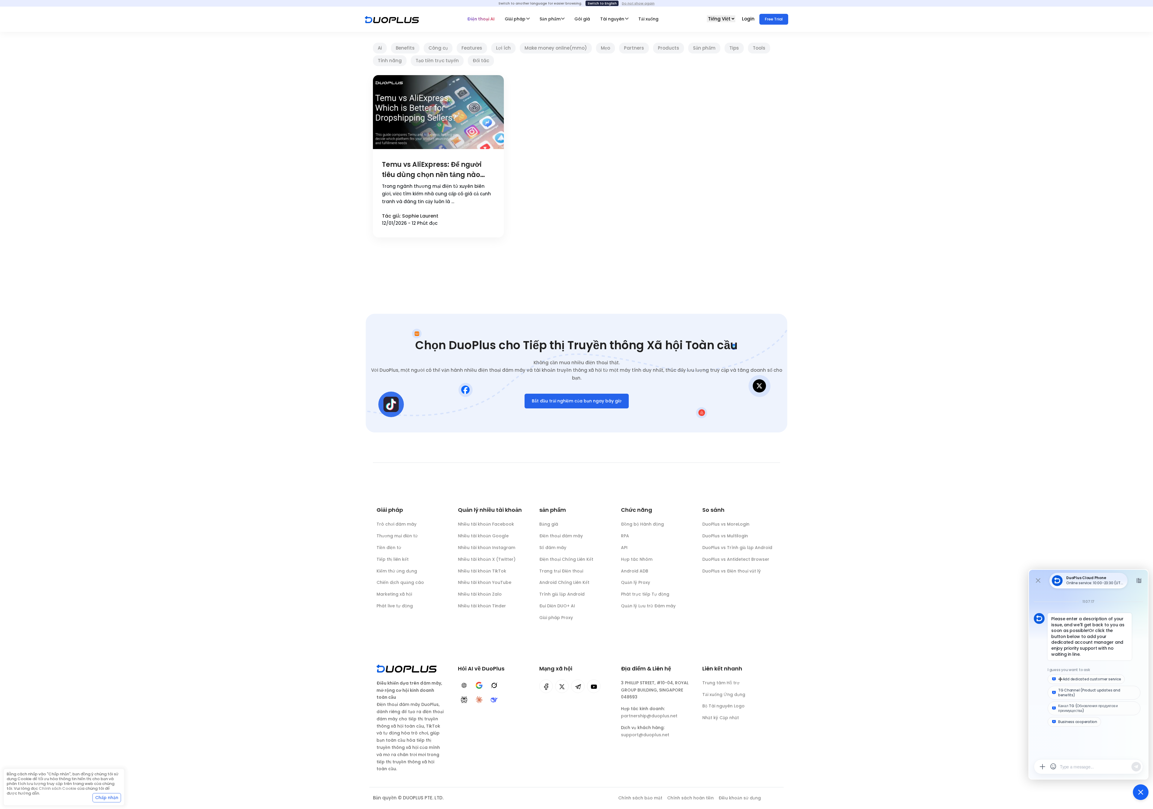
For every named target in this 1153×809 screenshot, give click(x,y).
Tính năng (390, 60)
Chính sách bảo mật (640, 798)
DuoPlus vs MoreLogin (725, 524)
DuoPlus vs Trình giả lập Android (737, 548)
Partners (634, 48)
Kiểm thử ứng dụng (397, 571)
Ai (380, 48)
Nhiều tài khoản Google (483, 536)
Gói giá (582, 19)
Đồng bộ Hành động (642, 524)
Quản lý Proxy (635, 582)
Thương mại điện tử (397, 536)
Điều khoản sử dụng (740, 798)
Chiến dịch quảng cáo (400, 582)
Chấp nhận (106, 798)
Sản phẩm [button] (550, 19)
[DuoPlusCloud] (562, 686)
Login (749, 19)
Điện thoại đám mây (561, 536)
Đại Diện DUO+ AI (557, 606)
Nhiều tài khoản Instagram (486, 548)
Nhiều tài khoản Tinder (482, 606)
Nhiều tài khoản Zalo (480, 594)
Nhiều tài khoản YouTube (484, 582)
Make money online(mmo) (556, 48)
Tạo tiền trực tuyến (437, 60)
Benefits (405, 48)
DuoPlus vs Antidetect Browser (735, 559)
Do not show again (638, 3)
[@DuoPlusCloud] (594, 686)
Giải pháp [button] (515, 19)
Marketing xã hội (394, 594)
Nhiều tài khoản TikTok (482, 571)
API (624, 548)
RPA (625, 536)
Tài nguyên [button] (612, 19)
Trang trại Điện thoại (561, 571)
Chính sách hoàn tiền (690, 798)
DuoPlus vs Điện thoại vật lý (731, 571)
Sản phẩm (704, 48)
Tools (759, 48)
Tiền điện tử (389, 548)
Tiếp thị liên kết (393, 559)
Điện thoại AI (481, 19)
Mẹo (605, 48)
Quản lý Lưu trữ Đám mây (648, 606)
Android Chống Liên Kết (564, 582)
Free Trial (774, 19)
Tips (734, 48)
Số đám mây (552, 548)
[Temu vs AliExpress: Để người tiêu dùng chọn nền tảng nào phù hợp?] (438, 112)
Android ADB (634, 571)
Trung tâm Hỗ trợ (721, 683)
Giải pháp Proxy (556, 618)
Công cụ (438, 48)
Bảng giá (548, 524)
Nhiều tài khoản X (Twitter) (487, 559)
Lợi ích (503, 48)
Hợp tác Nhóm (636, 559)
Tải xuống (648, 19)
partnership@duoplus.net (649, 716)
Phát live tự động (395, 606)
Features (472, 48)
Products (668, 48)
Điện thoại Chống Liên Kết (566, 559)
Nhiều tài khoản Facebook (486, 524)
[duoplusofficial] (546, 686)
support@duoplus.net (645, 735)
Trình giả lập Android (562, 594)
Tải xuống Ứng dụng (723, 694)
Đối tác (481, 60)
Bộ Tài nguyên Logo (723, 706)
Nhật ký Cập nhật (720, 718)
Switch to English (602, 3)
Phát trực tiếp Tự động (645, 594)
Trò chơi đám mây (396, 524)
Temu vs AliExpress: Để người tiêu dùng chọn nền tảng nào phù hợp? (432, 170)
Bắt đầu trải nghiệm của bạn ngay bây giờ (577, 401)
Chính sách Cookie (57, 788)
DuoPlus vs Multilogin (725, 536)
